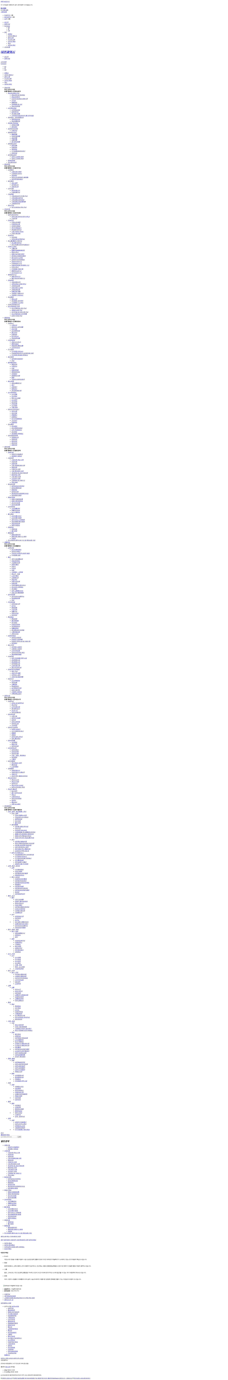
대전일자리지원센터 (14, 1179)
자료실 (10, 1231)
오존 (5, 19)
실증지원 (11, 1156)
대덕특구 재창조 (13, 1149)
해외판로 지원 (12, 1167)
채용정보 (11, 1182)
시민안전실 (11, 1319)
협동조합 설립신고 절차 (15, 1229)
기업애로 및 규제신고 (14, 1173)
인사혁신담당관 (13, 1314)
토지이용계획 (12, 1197)
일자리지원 (7, 1177)
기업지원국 (11, 1344)
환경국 (10, 1330)
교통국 (10, 1334)
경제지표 (7, 1220)
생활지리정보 (12, 1203)
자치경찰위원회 (13, 1351)
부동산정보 (7, 1190)
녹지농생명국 (12, 1332)
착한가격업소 (12, 1218)
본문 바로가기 (5, 1)
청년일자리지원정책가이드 (16, 1186)
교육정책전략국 (13, 1329)
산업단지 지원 (12, 1162)
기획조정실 (11, 1317)
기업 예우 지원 (12, 1169)
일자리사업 (11, 1184)
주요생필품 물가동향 (14, 1214)
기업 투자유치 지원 (14, 1164)
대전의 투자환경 (9, 1245)
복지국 (10, 1327)
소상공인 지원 (12, 1171)
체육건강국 (11, 1325)
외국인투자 (7, 1249)
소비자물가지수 (13, 1209)
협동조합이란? (12, 1227)
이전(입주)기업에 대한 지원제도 (14, 1247)
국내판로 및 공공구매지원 (16, 1166)
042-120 (7, 1367)
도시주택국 (11, 1340)
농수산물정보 (12, 1205)
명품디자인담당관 (13, 1312)
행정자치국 (11, 1321)
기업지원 (7, 1151)
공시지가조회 (12, 1195)
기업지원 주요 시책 (14, 1152)
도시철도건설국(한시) (15, 1338)
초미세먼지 (7, 17)
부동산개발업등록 (13, 1192)
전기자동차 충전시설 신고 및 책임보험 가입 (18, 1233)
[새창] (6, 1378)
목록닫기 (7, 1355)
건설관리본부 (12, 1353)
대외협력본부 (12, 1315)
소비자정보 (7, 1199)
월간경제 (11, 1224)
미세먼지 (7, 15)
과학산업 (7, 1145)
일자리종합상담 (13, 1181)
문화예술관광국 (13, 1323)
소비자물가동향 (13, 1210)
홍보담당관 (11, 1310)
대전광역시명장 (13, 1188)
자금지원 (11, 1154)
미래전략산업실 (13, 1342)
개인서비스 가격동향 (14, 1212)
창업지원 (11, 1160)
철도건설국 (11, 1336)
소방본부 (11, 1349)
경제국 (10, 1345)
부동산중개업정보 (13, 1194)
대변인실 (11, 1308)
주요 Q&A (11, 1175)
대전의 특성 (8, 1243)
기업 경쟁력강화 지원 (14, 1158)
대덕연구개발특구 (13, 1147)
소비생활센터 (12, 1201)
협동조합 (7, 1225)
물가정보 (7, 1207)
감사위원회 (11, 1347)
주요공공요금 (12, 1216)
